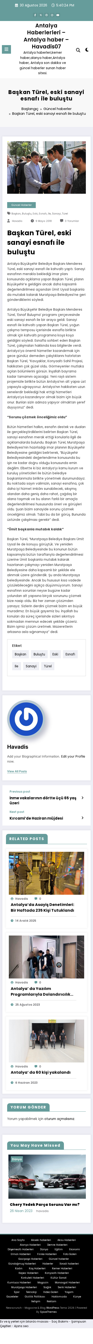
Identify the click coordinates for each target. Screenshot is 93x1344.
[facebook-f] (35, 15)
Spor (17, 1291)
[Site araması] (78, 50)
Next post (17, 812)
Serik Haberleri (67, 1286)
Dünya (57, 1159)
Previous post (20, 791)
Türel (65, 213)
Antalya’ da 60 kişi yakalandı (41, 1072)
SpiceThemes (48, 1311)
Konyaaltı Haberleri (57, 1272)
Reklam (51, 1301)
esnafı (43, 213)
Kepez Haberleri (28, 1272)
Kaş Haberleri (37, 1268)
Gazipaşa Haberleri (30, 1258)
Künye (77, 1296)
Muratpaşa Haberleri (24, 1286)
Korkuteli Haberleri (32, 1277)
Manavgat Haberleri (67, 1282)
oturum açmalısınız (59, 1119)
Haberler (47, 1263)
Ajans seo (21, 1325)
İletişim (35, 1301)
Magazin (42, 1282)
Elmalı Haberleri (21, 1253)
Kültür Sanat (59, 1277)
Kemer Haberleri (62, 1268)
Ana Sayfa (18, 1239)
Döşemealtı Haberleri (21, 1249)
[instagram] (52, 15)
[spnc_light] (87, 51)
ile (49, 213)
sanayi (56, 213)
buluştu (26, 213)
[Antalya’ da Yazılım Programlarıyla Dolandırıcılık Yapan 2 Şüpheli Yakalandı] (46, 957)
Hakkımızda (59, 1296)
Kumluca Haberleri (19, 1282)
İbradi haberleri (69, 1263)
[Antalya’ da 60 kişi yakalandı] (46, 1041)
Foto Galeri (70, 1253)
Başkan (16, 213)
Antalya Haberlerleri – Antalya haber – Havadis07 (46, 36)
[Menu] (6, 49)
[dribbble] (46, 15)
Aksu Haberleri (66, 1239)
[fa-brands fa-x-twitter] (41, 15)
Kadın (18, 1268)
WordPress (52, 1307)
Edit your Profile (73, 756)
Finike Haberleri (47, 1253)
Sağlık (47, 1286)
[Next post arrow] (82, 818)
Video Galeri (50, 1291)
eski (35, 213)
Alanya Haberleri (30, 1244)
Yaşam (69, 1291)
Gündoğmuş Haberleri (22, 1263)
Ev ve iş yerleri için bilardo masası (24, 1321)
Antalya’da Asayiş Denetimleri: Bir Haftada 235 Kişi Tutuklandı (42, 907)
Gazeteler (12, 1296)
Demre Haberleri (57, 1244)
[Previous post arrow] (82, 798)
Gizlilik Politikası (35, 1296)
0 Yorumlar (72, 221)
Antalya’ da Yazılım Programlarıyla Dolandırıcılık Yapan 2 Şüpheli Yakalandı (40, 991)
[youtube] (58, 15)
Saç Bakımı (60, 1321)
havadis (17, 221)
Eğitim (59, 1249)
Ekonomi (74, 1249)
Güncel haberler (21, 205)
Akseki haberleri (41, 1239)
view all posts (17, 771)
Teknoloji (31, 1291)
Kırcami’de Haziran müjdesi (36, 818)
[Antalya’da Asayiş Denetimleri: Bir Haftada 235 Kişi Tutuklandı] (46, 873)
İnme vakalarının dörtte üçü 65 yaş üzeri (43, 800)
